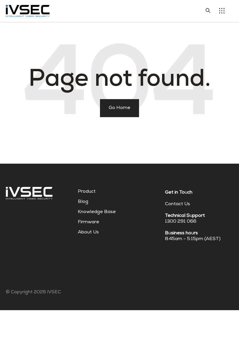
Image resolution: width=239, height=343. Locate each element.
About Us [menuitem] (88, 232)
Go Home (119, 108)
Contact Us (177, 204)
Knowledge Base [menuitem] (97, 212)
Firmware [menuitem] (88, 222)
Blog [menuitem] (83, 202)
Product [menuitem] (87, 192)
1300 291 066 (180, 221)
